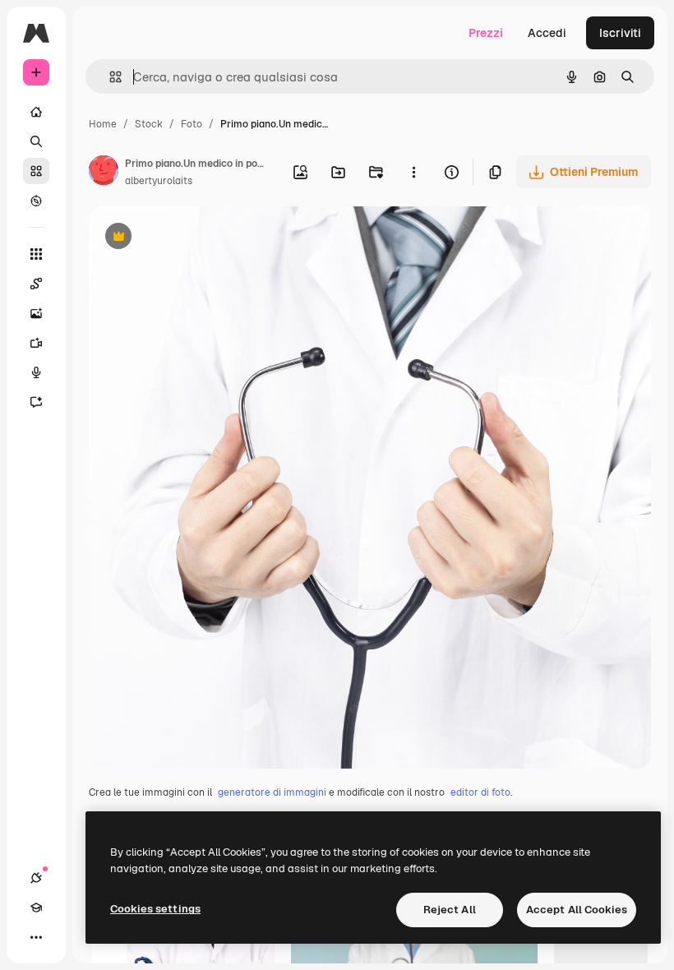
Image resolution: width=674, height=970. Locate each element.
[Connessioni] (36, 878)
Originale (197, 238)
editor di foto (480, 792)
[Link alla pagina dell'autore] (103, 172)
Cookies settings (155, 909)
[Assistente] (36, 402)
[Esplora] (36, 200)
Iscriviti (620, 32)
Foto (191, 124)
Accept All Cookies (576, 910)
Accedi (547, 32)
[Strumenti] (36, 254)
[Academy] (36, 907)
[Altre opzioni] (413, 171)
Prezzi (486, 32)
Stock (149, 124)
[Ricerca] (36, 141)
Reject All (449, 910)
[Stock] (36, 171)
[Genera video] (36, 343)
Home (103, 124)
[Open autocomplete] (109, 77)
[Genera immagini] (36, 313)
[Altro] (36, 937)
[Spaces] (36, 283)
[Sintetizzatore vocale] (36, 372)
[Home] (36, 112)
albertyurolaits (158, 180)
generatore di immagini (272, 792)
